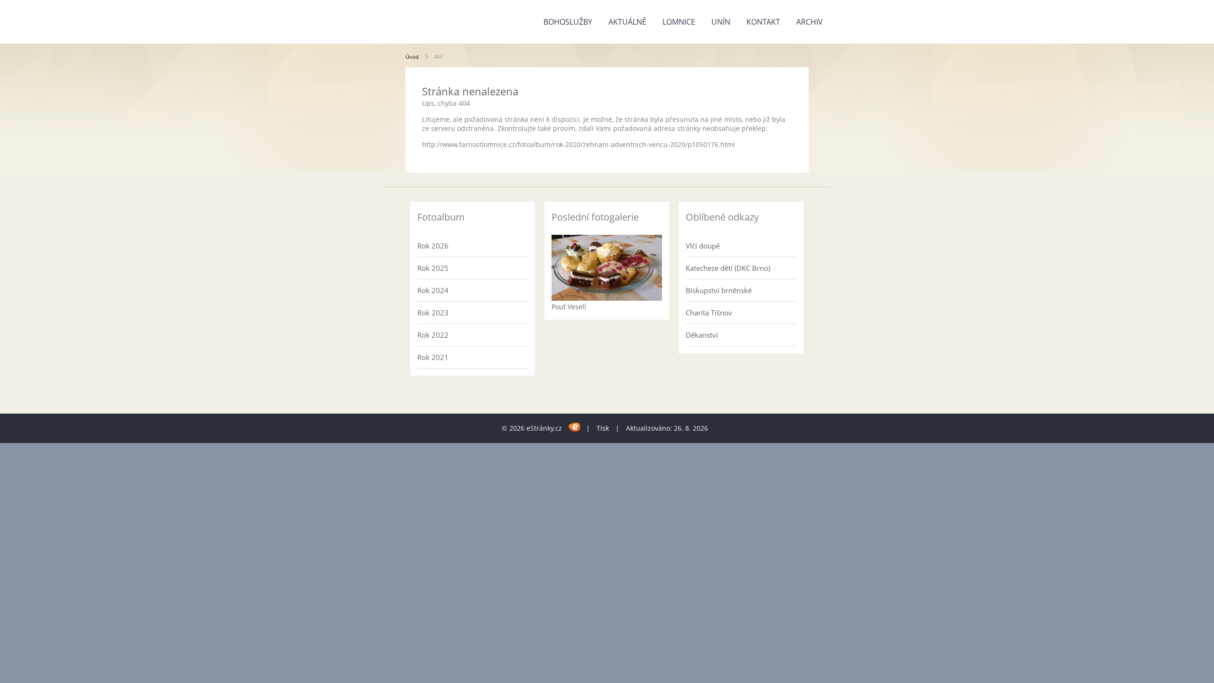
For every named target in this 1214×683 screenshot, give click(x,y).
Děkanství (702, 335)
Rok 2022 (433, 335)
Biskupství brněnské (719, 290)
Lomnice (678, 22)
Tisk (603, 428)
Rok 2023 (433, 312)
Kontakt (763, 22)
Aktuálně (627, 22)
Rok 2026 (433, 245)
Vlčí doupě (703, 245)
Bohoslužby (567, 22)
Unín (720, 22)
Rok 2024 (433, 290)
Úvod (412, 56)
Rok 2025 (433, 268)
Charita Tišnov (709, 312)
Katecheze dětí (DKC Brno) (728, 268)
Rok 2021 (433, 357)
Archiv (809, 22)
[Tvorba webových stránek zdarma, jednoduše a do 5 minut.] (575, 427)
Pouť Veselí (569, 306)
